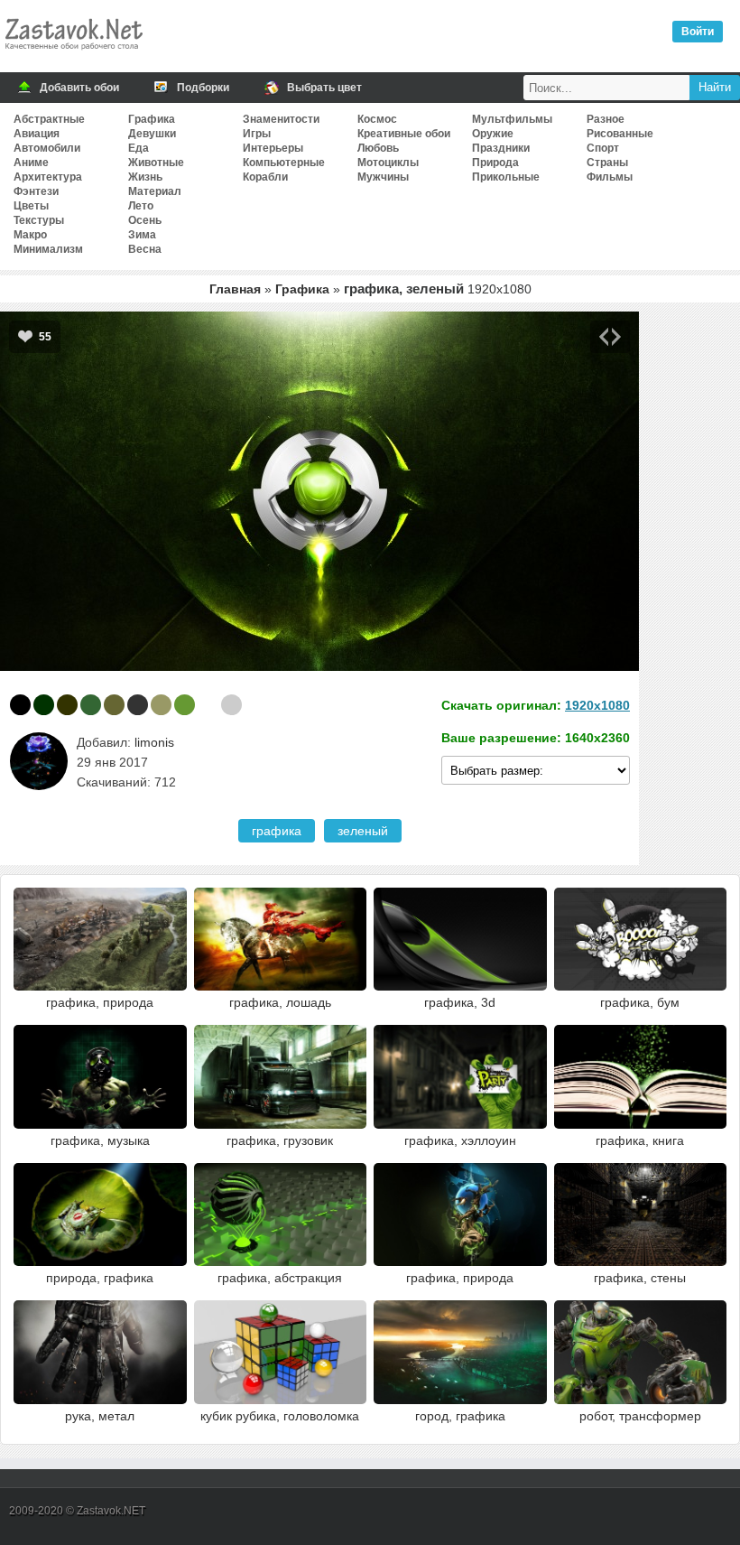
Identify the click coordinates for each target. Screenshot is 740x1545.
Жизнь (145, 177)
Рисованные (620, 133)
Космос (377, 119)
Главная (235, 289)
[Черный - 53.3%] (20, 704)
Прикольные (506, 177)
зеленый (363, 831)
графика (276, 831)
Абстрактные (49, 119)
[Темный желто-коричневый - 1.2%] (161, 704)
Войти (697, 31)
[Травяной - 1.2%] (184, 704)
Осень (145, 220)
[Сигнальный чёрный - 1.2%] (137, 704)
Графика (151, 119)
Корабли (265, 177)
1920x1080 (597, 705)
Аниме (31, 162)
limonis (154, 742)
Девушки (152, 133)
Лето (140, 206)
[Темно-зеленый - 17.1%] (43, 704)
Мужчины (383, 177)
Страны (607, 162)
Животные (156, 162)
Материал (154, 191)
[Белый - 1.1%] (208, 704)
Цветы (31, 206)
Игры (257, 133)
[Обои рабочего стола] (73, 54)
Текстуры (39, 220)
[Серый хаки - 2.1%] (114, 704)
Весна (145, 249)
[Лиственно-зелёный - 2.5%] (90, 704)
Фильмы (610, 177)
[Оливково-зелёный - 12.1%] (67, 704)
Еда (138, 148)
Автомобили (47, 148)
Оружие (492, 133)
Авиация (37, 133)
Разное (605, 119)
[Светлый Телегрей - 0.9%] (231, 704)
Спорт (603, 148)
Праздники (501, 148)
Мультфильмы (512, 119)
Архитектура (48, 177)
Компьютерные (284, 162)
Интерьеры (273, 148)
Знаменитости (281, 119)
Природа (495, 162)
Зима (142, 234)
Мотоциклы (388, 162)
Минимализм (48, 249)
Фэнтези (36, 191)
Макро (30, 234)
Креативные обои (403, 133)
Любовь (378, 148)
